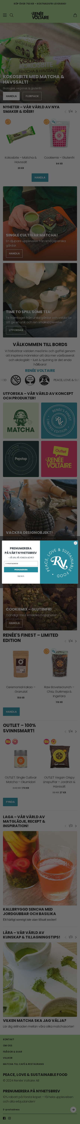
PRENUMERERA (21, 569)
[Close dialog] (75, 543)
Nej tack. (20, 576)
